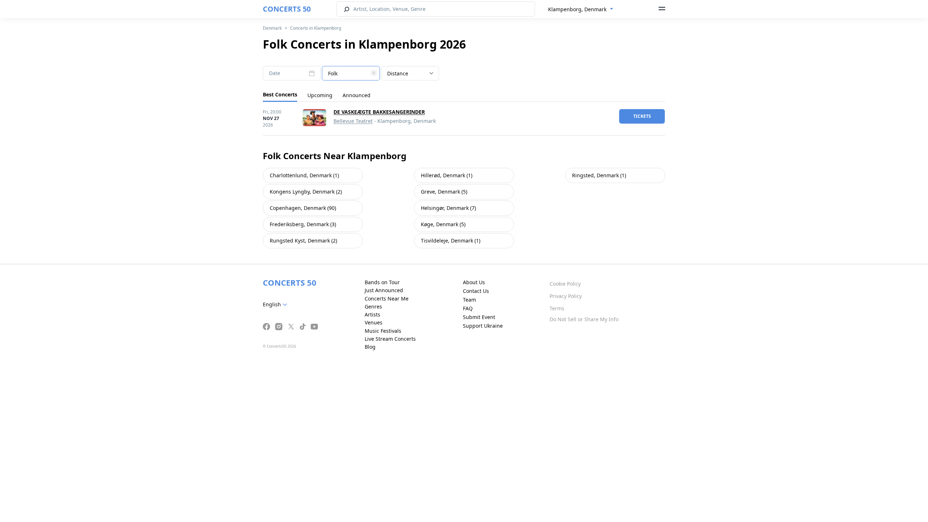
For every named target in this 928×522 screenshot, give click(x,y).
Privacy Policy (566, 296)
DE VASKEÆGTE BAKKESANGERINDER (379, 111)
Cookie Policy (565, 283)
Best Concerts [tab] (280, 94)
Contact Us (476, 290)
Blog (370, 346)
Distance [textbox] (397, 73)
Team (469, 299)
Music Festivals (383, 330)
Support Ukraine (483, 325)
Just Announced (384, 290)
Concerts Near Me (387, 298)
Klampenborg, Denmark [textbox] (577, 9)
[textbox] (351, 73)
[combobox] (580, 9)
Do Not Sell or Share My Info (584, 319)
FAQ (468, 308)
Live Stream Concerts (390, 338)
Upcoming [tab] (319, 95)
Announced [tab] (356, 95)
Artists (372, 314)
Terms (557, 308)
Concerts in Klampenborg (315, 28)
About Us (474, 282)
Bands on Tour (382, 282)
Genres (373, 306)
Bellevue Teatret (353, 120)
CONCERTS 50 (287, 9)
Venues (373, 322)
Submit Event (479, 317)
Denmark (272, 28)
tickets (642, 116)
